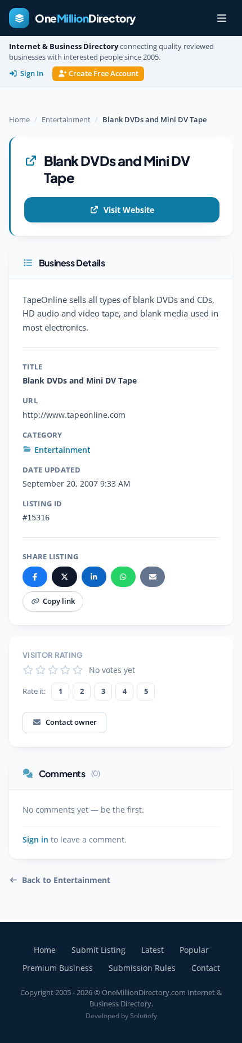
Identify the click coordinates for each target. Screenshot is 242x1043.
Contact (205, 967)
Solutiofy (143, 1015)
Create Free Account (103, 73)
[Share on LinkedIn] (94, 577)
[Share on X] (64, 577)
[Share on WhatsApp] (123, 577)
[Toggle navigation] (221, 18)
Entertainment (66, 119)
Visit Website (129, 209)
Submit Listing (98, 949)
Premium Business (58, 967)
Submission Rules (142, 967)
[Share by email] (152, 577)
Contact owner (71, 722)
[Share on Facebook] (35, 577)
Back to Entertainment (66, 880)
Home (19, 119)
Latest (152, 949)
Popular (194, 949)
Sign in (35, 840)
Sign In (31, 73)
